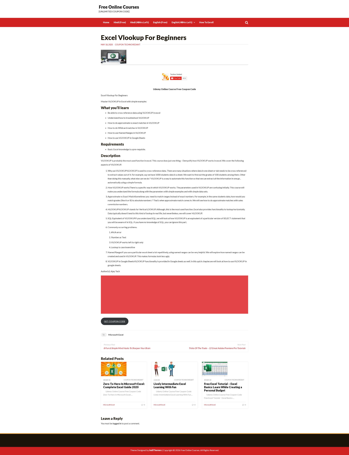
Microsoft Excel (115, 334)
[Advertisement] (175, 295)
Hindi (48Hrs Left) (139, 22)
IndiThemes (155, 450)
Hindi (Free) (120, 22)
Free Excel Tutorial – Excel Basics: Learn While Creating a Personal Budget (223, 387)
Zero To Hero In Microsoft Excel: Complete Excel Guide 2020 (124, 385)
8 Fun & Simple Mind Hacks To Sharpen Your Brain (127, 348)
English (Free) (160, 22)
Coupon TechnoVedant (127, 44)
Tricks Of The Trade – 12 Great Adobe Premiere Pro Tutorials (217, 348)
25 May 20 (207, 380)
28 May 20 (106, 380)
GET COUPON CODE (114, 321)
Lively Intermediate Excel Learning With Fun (170, 385)
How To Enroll (206, 22)
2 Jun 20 (157, 380)
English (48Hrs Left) (182, 22)
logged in (117, 423)
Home (106, 22)
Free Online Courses (119, 7)
